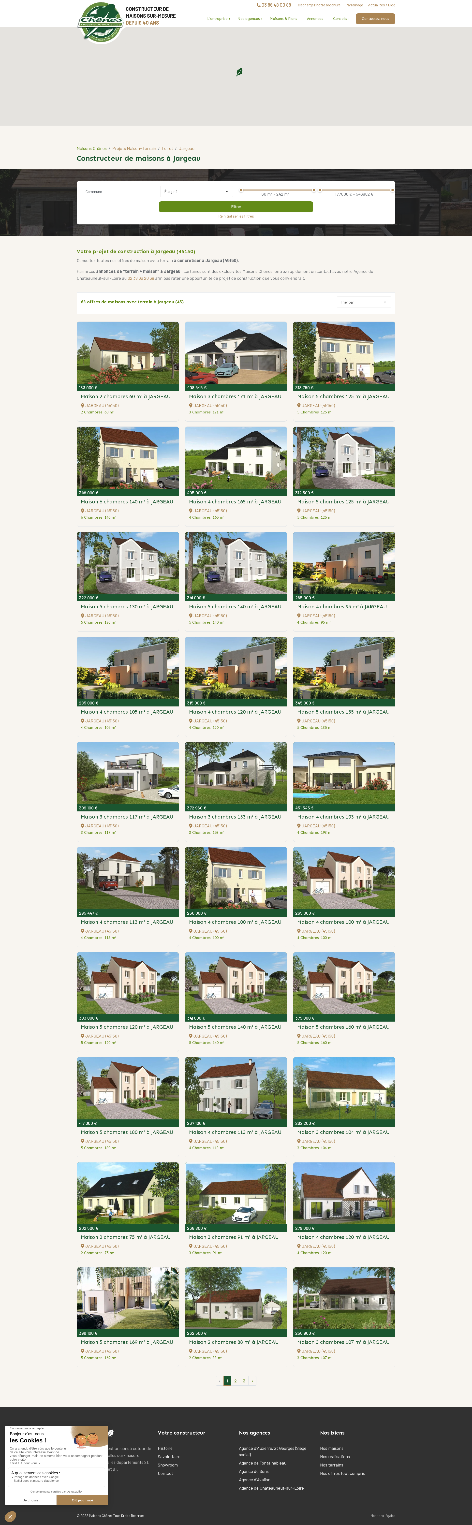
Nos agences (248, 18)
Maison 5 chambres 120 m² (127, 1027)
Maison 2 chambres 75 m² (126, 1237)
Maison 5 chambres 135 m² (343, 712)
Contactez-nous (375, 18)
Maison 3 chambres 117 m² (127, 817)
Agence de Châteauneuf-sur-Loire (271, 1488)
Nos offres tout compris (342, 1473)
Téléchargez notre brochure (318, 4)
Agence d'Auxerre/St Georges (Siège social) (272, 1451)
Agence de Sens (254, 1471)
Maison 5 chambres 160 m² (343, 1027)
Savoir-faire (169, 1456)
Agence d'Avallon (254, 1479)
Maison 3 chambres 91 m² (234, 1237)
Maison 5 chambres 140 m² (235, 606)
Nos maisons (331, 1448)
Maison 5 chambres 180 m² (127, 1132)
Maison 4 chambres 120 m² (235, 712)
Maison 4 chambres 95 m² (342, 606)
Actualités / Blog (381, 4)
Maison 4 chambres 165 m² (235, 502)
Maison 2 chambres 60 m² (126, 396)
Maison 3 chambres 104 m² (343, 1132)
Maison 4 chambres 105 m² (127, 712)
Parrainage (354, 4)
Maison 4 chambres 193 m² (343, 817)
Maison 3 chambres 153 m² (235, 817)
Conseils (340, 18)
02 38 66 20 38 (141, 278)
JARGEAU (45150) (101, 405)
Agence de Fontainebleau (262, 1463)
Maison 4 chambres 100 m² (235, 922)
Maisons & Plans (283, 18)
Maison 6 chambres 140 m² (127, 502)
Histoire (165, 1448)
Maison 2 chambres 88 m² (234, 1342)
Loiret (167, 148)
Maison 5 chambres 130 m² (127, 606)
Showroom (168, 1464)
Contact (165, 1473)
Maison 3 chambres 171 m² (235, 396)
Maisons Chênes (92, 148)
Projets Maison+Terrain (134, 148)
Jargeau (186, 148)
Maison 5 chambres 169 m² (127, 1342)
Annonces (315, 18)
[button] (239, 72)
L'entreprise (217, 18)
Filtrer (236, 207)
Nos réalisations (335, 1456)
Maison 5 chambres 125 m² (343, 396)
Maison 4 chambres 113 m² (127, 922)
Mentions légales (383, 1515)
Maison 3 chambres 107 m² (343, 1342)
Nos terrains (331, 1464)
